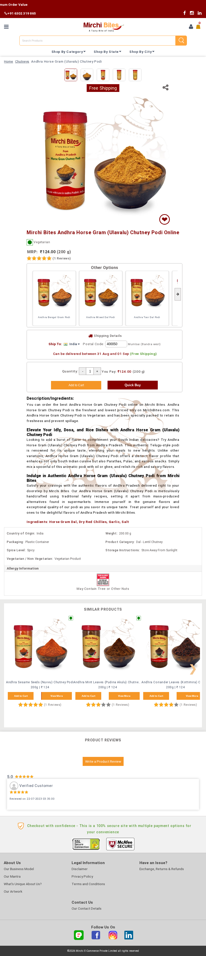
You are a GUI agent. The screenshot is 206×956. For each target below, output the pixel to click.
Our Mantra (12, 876)
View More (56, 696)
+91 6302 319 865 (21, 13)
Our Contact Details (86, 908)
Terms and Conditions (88, 884)
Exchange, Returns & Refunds (161, 869)
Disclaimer (80, 869)
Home (8, 61)
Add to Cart (21, 696)
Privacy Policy (82, 876)
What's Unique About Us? (23, 884)
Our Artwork (13, 891)
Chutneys (22, 61)
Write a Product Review (103, 761)
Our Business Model (19, 869)
